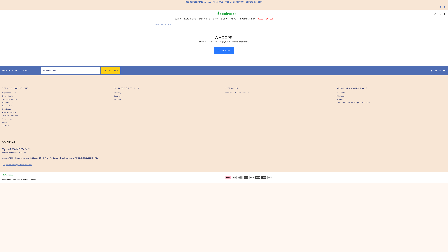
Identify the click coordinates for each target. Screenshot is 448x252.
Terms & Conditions (10, 116)
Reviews (117, 99)
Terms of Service (9, 99)
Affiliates (341, 99)
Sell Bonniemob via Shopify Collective (353, 103)
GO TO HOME (224, 51)
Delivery (117, 93)
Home (157, 24)
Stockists (341, 93)
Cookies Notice (9, 112)
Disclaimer (7, 109)
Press (4, 122)
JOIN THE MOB (110, 71)
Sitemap (6, 125)
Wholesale (341, 96)
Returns (117, 96)
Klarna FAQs (7, 103)
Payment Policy (9, 93)
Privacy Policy (8, 106)
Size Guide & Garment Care (237, 93)
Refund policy (8, 96)
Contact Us (7, 119)
